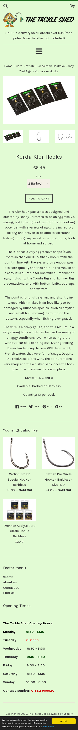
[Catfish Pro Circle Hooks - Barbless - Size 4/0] (58, 453)
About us (10, 582)
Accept (63, 721)
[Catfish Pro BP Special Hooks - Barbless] (19, 453)
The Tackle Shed (38, 713)
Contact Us (11, 588)
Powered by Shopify (61, 713)
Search (8, 577)
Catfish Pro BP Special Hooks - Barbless (19, 479)
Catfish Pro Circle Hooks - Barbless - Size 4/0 (58, 479)
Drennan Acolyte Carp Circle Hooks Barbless (20, 531)
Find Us (9, 593)
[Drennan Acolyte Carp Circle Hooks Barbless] (19, 510)
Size (38, 176)
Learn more (48, 726)
